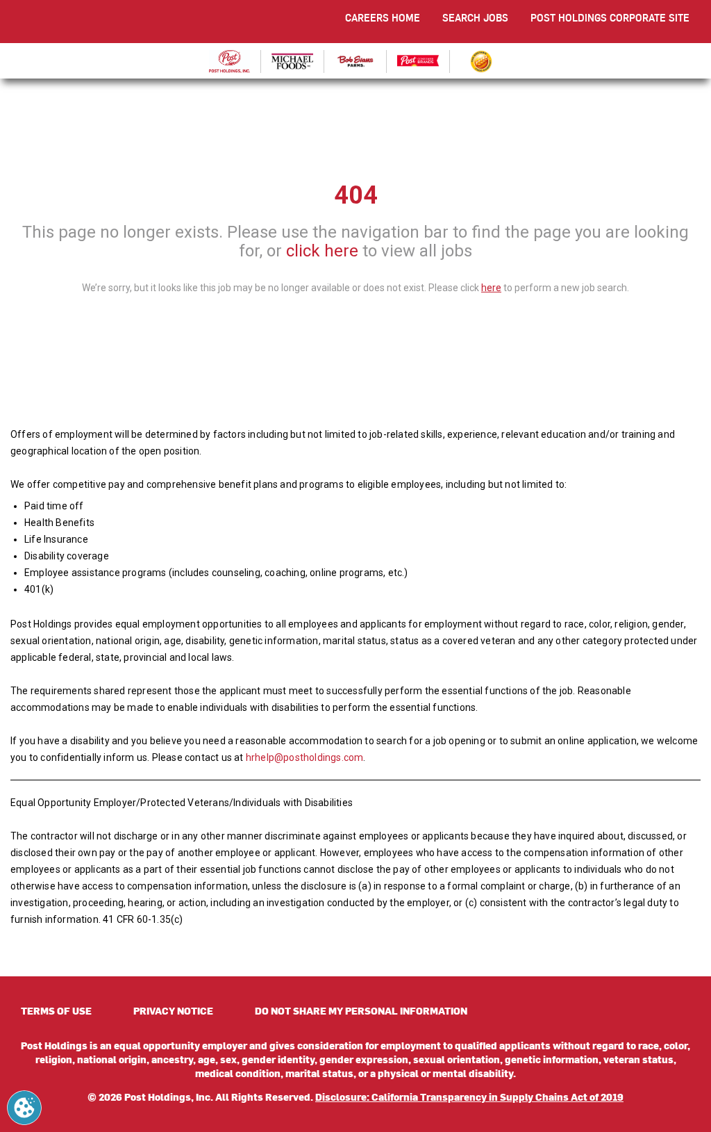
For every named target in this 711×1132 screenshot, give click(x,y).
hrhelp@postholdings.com (305, 757)
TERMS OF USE (56, 1010)
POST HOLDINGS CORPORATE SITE (609, 17)
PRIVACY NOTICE (173, 1010)
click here (322, 250)
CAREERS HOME (382, 17)
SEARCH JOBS (475, 17)
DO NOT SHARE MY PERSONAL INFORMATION (361, 1010)
